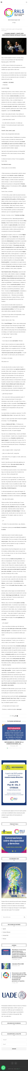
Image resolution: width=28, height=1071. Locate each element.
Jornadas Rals (5, 935)
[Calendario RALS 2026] (5, 966)
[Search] (26, 2)
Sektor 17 (18, 1068)
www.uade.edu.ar (7, 1016)
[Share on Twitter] (14, 716)
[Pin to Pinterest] (15, 716)
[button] (3, 1067)
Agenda (4, 928)
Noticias (4, 938)
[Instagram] (14, 22)
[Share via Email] (17, 716)
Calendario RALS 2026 (18, 964)
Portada (3, 29)
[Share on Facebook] (12, 716)
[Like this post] (11, 716)
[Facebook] (12, 1063)
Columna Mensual (6, 932)
